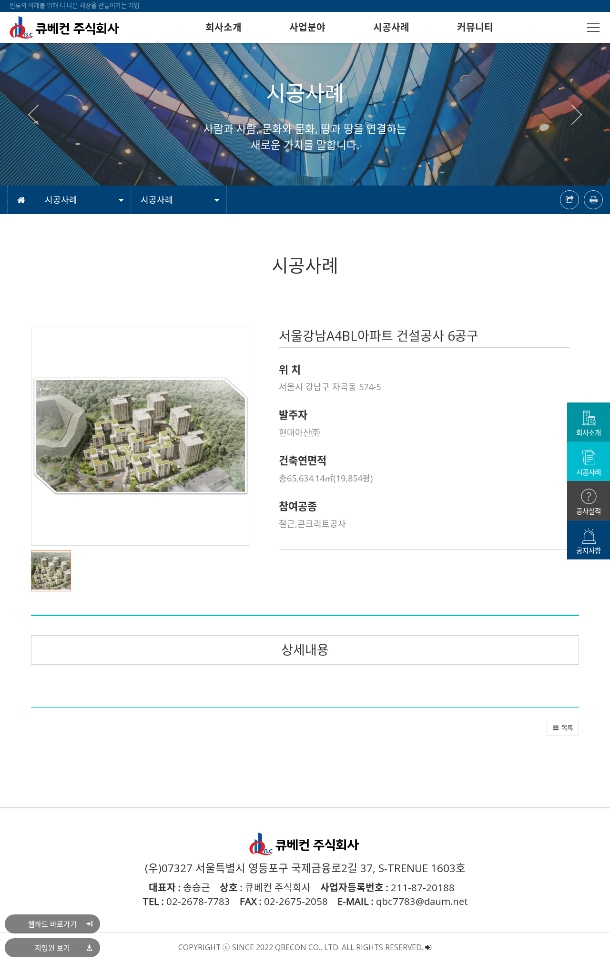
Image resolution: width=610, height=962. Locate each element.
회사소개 (223, 27)
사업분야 (307, 27)
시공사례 (391, 27)
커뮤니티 (475, 27)
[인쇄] (593, 199)
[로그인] (428, 947)
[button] (37, 114)
